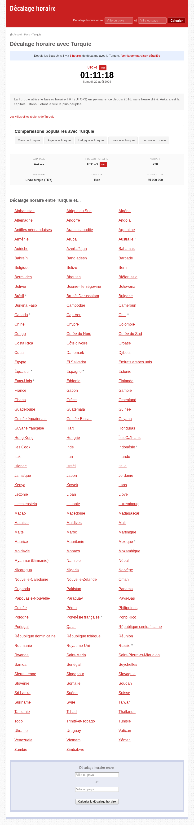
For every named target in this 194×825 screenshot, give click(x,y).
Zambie (20, 750)
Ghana (20, 400)
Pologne (21, 617)
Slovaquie (127, 674)
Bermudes (23, 277)
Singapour (75, 674)
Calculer (177, 20)
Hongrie (73, 438)
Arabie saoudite (79, 230)
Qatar (71, 627)
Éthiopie (73, 381)
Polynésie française (83, 617)
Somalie (73, 683)
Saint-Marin (76, 655)
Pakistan (73, 589)
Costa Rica (23, 343)
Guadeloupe (24, 409)
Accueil (17, 34)
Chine (19, 324)
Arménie (21, 239)
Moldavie (22, 551)
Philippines (128, 608)
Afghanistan (24, 211)
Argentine (127, 230)
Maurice (21, 542)
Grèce (71, 400)
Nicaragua (23, 570)
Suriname (22, 702)
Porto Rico (127, 617)
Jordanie (126, 475)
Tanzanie (22, 712)
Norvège (126, 570)
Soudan (125, 683)
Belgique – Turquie (91, 140)
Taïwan (125, 702)
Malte (19, 532)
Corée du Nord (78, 334)
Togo (18, 721)
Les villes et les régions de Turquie (32, 116)
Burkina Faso (25, 305)
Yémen (125, 740)
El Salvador (76, 362)
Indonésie (127, 447)
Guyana (125, 419)
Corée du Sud (130, 334)
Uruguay (73, 731)
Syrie (70, 702)
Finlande (126, 381)
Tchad (71, 712)
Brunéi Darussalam (82, 296)
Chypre (72, 324)
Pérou (71, 608)
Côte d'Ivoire (77, 343)
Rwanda (21, 655)
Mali (122, 523)
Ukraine (21, 731)
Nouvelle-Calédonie (31, 579)
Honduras (127, 428)
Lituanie (73, 504)
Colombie (127, 324)
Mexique (126, 542)
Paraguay (74, 598)
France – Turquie (123, 140)
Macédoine (75, 513)
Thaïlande (127, 712)
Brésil (19, 296)
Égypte (20, 362)
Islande (20, 466)
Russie (124, 646)
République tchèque (83, 636)
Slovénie (21, 683)
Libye (123, 494)
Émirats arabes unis (135, 362)
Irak (17, 457)
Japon (71, 475)
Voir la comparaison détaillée (140, 55)
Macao (20, 513)
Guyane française (29, 428)
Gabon (72, 390)
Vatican (125, 731)
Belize (71, 268)
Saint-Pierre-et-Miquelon (139, 655)
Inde (70, 447)
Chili (122, 315)
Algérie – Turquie (59, 140)
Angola (125, 220)
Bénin (123, 268)
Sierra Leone (25, 674)
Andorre (73, 220)
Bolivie (20, 286)
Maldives (74, 523)
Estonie (125, 372)
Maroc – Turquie (29, 140)
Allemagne (23, 220)
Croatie (125, 343)
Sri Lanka (22, 693)
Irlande (124, 457)
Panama (126, 589)
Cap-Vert (73, 315)
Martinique (127, 532)
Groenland (127, 400)
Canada (21, 315)
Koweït (72, 485)
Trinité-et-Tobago (80, 721)
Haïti (70, 428)
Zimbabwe (75, 750)
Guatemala (75, 409)
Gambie (125, 390)
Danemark (75, 353)
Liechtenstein (25, 504)
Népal (124, 561)
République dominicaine (35, 636)
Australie (126, 239)
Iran (69, 457)
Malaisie (21, 523)
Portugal (21, 627)
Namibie (73, 561)
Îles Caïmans (130, 438)
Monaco (73, 551)
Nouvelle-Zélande (81, 579)
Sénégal (73, 664)
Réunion (126, 636)
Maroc (71, 532)
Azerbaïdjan (76, 249)
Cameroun (127, 305)
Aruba (71, 239)
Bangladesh (76, 258)
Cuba (19, 353)
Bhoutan (73, 277)
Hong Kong (24, 438)
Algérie (125, 211)
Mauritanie (75, 542)
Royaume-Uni (78, 646)
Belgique (22, 268)
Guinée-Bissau (79, 419)
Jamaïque (22, 475)
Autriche (21, 249)
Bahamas (127, 249)
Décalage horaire (33, 8)
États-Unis (23, 381)
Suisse (124, 693)
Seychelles (128, 664)
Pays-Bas (127, 598)
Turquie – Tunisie (154, 140)
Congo (20, 334)
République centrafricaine (140, 627)
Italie (123, 466)
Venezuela (23, 740)
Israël (71, 466)
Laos (123, 485)
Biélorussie (128, 277)
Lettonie (21, 494)
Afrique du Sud (79, 211)
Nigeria (72, 570)
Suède (72, 693)
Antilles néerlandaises (33, 230)
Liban (71, 494)
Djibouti (125, 353)
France (20, 390)
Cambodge (75, 305)
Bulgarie (126, 296)
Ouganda (22, 589)
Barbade (126, 258)
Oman (124, 579)
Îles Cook (22, 447)
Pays (27, 34)
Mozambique (129, 551)
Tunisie (125, 721)
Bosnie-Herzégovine (83, 286)
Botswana (127, 286)
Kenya (19, 485)
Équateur (22, 372)
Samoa (20, 664)
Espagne (74, 372)
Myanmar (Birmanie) (31, 561)
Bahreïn (21, 258)
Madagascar (129, 513)
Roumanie (23, 646)
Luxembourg (129, 504)
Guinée (125, 409)
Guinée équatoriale (30, 419)
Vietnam (73, 740)
